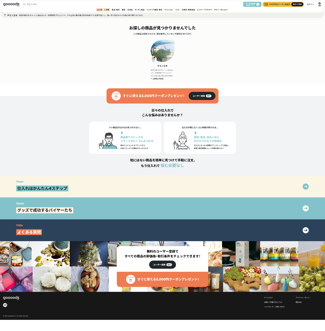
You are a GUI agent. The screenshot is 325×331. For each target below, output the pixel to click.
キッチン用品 (139, 9)
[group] (202, 96)
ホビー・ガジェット (221, 9)
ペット (177, 9)
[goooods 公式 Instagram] (5, 305)
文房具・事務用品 (188, 9)
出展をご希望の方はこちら (273, 302)
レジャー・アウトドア (204, 9)
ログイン (310, 4)
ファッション (168, 9)
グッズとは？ (268, 298)
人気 (100, 10)
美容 (123, 9)
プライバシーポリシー (303, 298)
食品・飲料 (116, 9)
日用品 (130, 9)
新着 (107, 10)
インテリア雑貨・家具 (154, 9)
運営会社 (299, 302)
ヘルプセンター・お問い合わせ (274, 307)
